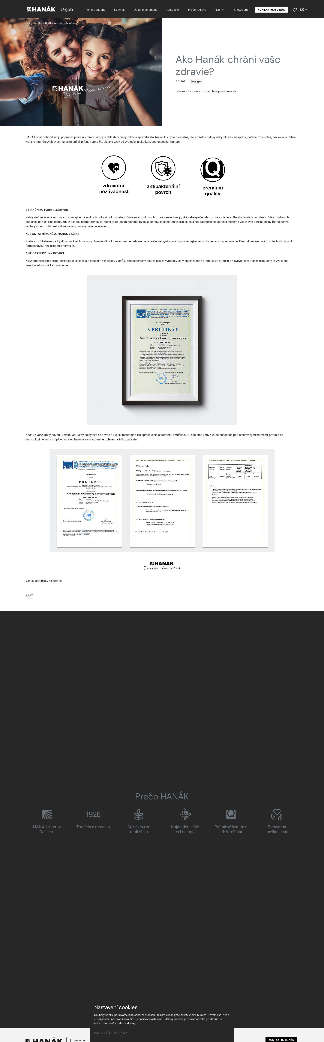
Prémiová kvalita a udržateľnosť (231, 829)
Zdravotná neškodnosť (277, 829)
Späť (29, 595)
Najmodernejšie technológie (185, 829)
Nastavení (121, 1032)
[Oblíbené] (294, 10)
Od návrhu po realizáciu (139, 829)
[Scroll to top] (315, 1033)
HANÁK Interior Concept (47, 829)
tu (60, 581)
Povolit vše (102, 1032)
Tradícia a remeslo (93, 827)
